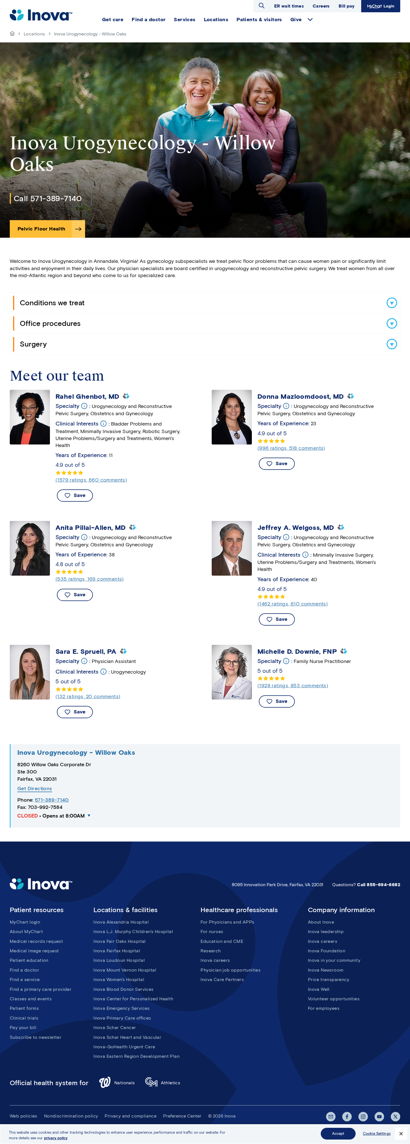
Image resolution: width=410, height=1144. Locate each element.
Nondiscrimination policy (71, 1116)
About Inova (321, 922)
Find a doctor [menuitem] (148, 19)
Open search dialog (261, 5)
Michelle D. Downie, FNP (297, 651)
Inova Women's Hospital (118, 979)
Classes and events (31, 998)
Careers (321, 6)
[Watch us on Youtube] (379, 1116)
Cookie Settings (376, 1133)
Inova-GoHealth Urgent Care (124, 1046)
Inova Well (319, 989)
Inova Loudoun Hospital (119, 960)
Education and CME (222, 941)
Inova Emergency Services (121, 1008)
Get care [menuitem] (112, 19)
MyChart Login (380, 6)
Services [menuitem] (184, 19)
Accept (338, 1133)
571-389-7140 (52, 800)
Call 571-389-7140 (48, 198)
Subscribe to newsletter (35, 1037)
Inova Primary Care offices (122, 1018)
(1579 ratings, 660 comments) (91, 480)
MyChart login (25, 922)
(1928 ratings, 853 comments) (292, 685)
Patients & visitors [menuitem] (259, 19)
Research (211, 950)
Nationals (124, 1082)
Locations (34, 34)
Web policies (23, 1116)
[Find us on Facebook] (347, 1116)
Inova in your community (334, 960)
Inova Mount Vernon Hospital (124, 970)
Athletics (170, 1082)
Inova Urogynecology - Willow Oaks (76, 752)
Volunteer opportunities (334, 998)
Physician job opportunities (231, 970)
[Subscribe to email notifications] (331, 1116)
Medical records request (36, 941)
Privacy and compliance (130, 1116)
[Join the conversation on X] (395, 1116)
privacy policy (55, 1138)
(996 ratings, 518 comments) (291, 448)
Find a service (25, 979)
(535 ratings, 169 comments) (90, 579)
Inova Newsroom (326, 970)
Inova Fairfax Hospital (116, 950)
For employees (323, 1008)
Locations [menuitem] (216, 19)
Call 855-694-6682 (378, 884)
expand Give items (310, 19)
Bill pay (346, 6)
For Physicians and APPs (227, 922)
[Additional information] (84, 405)
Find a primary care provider (40, 989)
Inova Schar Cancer (114, 1027)
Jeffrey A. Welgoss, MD (295, 528)
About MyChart (26, 931)
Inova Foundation (326, 950)
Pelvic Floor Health (42, 229)
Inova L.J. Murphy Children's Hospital (133, 931)
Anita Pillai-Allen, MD (91, 528)
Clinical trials (24, 1018)
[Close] (401, 1134)
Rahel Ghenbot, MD (87, 396)
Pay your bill (23, 1027)
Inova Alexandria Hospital (121, 922)
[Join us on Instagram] (363, 1116)
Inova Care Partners (222, 979)
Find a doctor (24, 970)
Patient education (29, 960)
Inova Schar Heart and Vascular (127, 1037)
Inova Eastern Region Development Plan (136, 1056)
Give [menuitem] (296, 19)
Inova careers (215, 960)
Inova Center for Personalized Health (133, 998)
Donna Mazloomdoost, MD (300, 396)
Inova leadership (326, 931)
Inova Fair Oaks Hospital (119, 941)
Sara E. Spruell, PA (86, 651)
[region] (205, 1134)
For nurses (212, 931)
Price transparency (328, 979)
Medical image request (34, 950)
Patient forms (24, 1008)
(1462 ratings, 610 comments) (292, 604)
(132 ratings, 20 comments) (88, 696)
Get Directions (34, 789)
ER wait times (289, 6)
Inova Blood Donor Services (123, 989)
